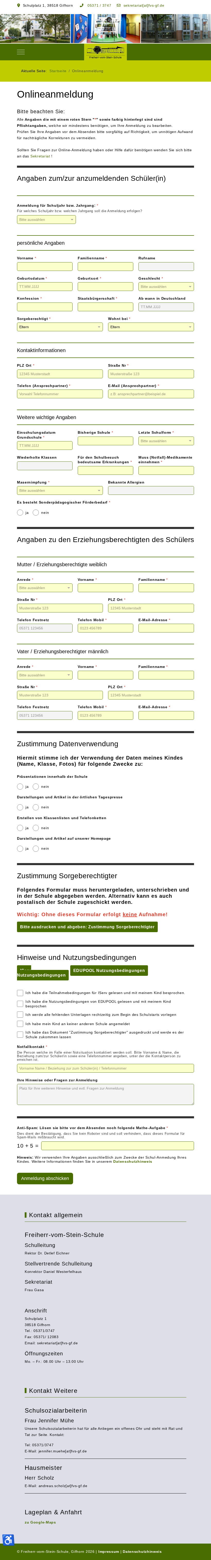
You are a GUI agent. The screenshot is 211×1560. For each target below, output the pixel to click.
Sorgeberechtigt (34, 319)
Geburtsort (89, 278)
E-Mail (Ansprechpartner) (133, 386)
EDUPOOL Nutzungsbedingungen (109, 970)
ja (27, 512)
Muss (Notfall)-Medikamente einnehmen (165, 459)
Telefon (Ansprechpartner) (44, 386)
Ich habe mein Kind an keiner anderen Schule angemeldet (77, 1024)
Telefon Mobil (92, 620)
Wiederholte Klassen (37, 457)
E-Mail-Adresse (154, 620)
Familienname (92, 258)
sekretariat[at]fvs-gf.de (143, 5)
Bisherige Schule (95, 432)
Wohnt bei (119, 319)
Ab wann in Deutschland (162, 298)
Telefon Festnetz (33, 620)
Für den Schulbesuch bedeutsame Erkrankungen (105, 459)
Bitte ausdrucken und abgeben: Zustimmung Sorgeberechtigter (87, 927)
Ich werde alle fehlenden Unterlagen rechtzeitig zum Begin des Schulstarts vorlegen (100, 1015)
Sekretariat (40, 156)
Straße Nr (118, 365)
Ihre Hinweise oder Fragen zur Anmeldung (57, 1080)
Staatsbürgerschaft (97, 298)
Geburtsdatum (32, 278)
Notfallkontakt (32, 1047)
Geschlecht (150, 278)
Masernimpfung (33, 482)
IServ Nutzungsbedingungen (41, 972)
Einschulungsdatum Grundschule (36, 434)
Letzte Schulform (156, 432)
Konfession (29, 298)
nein (45, 512)
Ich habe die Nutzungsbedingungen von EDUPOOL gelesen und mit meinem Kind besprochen (98, 1003)
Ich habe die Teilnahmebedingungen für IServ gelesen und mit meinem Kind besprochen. (105, 993)
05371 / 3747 (98, 5)
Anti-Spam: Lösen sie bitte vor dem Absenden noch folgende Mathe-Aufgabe (92, 1128)
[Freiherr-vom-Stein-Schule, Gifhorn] (105, 52)
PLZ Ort (25, 365)
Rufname (146, 258)
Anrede (25, 580)
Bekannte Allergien (126, 482)
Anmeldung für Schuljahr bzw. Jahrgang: (57, 205)
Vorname (26, 258)
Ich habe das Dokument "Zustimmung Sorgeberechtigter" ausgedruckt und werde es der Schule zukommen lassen (104, 1034)
